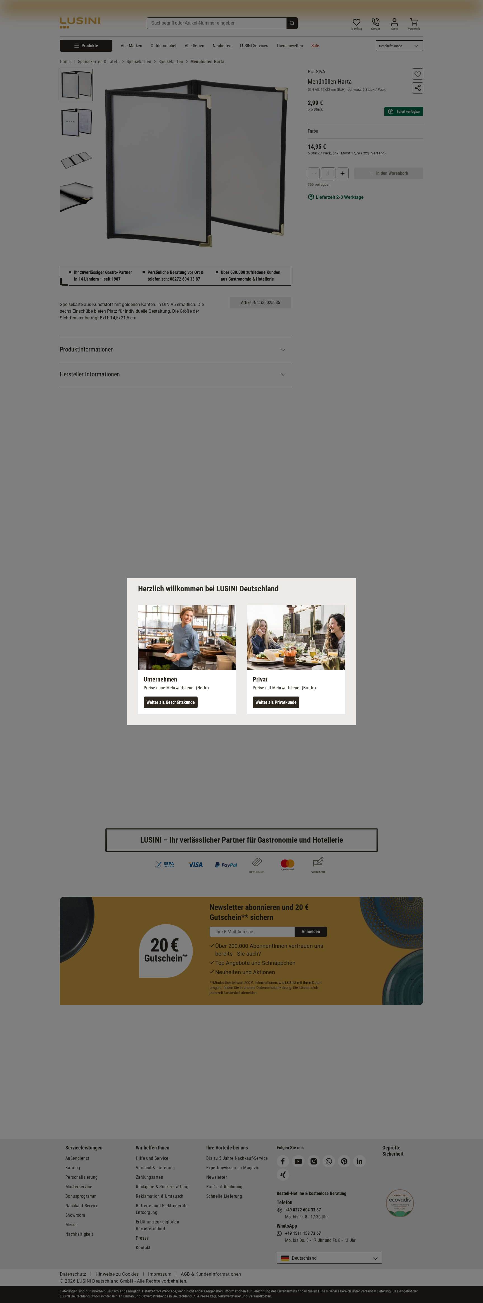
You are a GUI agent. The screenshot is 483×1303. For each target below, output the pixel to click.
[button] (187, 659)
